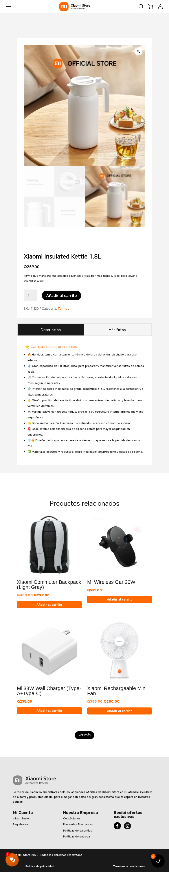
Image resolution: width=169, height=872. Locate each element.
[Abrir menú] (8, 7)
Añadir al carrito (61, 295)
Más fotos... (118, 329)
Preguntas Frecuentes (78, 824)
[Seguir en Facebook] (117, 825)
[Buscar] (141, 6)
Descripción (51, 329)
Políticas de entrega (76, 836)
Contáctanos (72, 818)
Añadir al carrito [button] (49, 605)
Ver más (84, 735)
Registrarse (20, 824)
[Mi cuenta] (160, 6)
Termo (62, 308)
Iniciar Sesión (22, 818)
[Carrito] (151, 6)
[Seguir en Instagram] (127, 825)
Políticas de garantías (77, 830)
